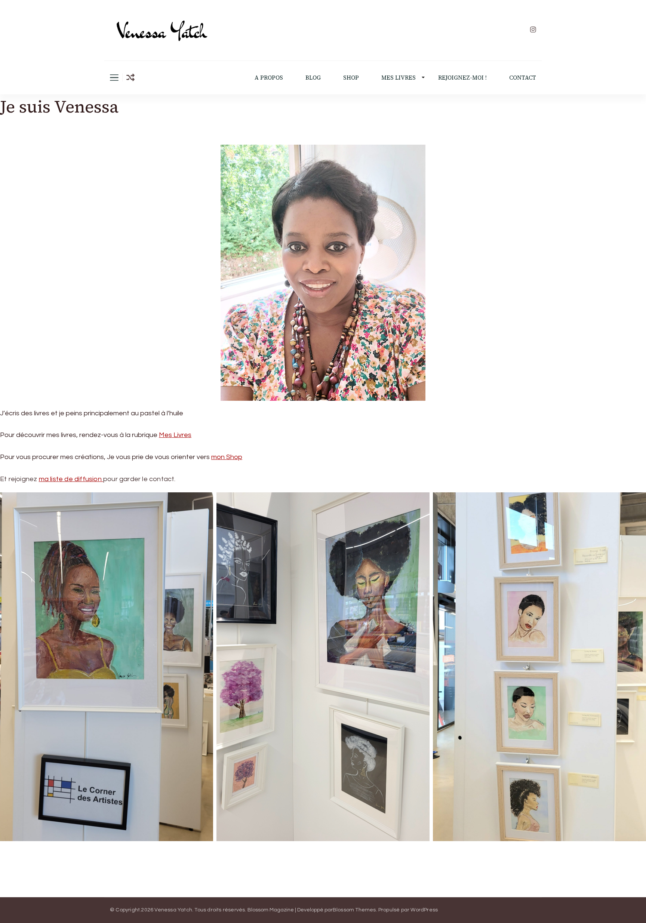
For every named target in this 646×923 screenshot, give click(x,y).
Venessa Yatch (173, 910)
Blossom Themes (354, 910)
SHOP (351, 77)
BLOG (313, 77)
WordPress (424, 910)
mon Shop (226, 457)
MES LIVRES (398, 77)
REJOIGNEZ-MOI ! (462, 77)
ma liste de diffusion (71, 479)
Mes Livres (175, 435)
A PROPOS (269, 77)
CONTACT (522, 77)
